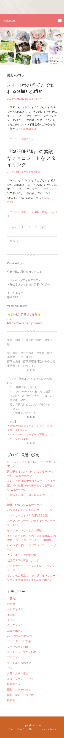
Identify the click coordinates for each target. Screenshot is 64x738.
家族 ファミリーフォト (21, 679)
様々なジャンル (32, 425)
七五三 (11, 668)
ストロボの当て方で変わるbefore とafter (31, 87)
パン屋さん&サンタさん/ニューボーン (30, 510)
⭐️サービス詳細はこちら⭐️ (24, 314)
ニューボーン (15, 630)
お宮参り (12, 604)
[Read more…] (27, 128)
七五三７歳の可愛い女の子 (23, 560)
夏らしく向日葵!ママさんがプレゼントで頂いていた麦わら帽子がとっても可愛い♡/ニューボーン (31, 485)
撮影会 (11, 700)
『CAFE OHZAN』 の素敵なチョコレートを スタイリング (31, 158)
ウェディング (15, 625)
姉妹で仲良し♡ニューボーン (24, 504)
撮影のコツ (27, 139)
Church (12, 729)
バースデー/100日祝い (20, 641)
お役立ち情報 (15, 609)
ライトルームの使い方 (20, 662)
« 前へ (12, 227)
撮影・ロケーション (19, 689)
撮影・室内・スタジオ (20, 695)
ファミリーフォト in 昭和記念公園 (27, 515)
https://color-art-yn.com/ (24, 323)
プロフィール (15, 657)
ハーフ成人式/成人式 (19, 636)
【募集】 (12, 598)
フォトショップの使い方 (21, 652)
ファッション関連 (17, 646)
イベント (12, 620)
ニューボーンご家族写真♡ (23, 555)
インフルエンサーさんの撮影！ (25, 530)
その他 (11, 614)
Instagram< (16, 425)
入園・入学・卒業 (17, 673)
